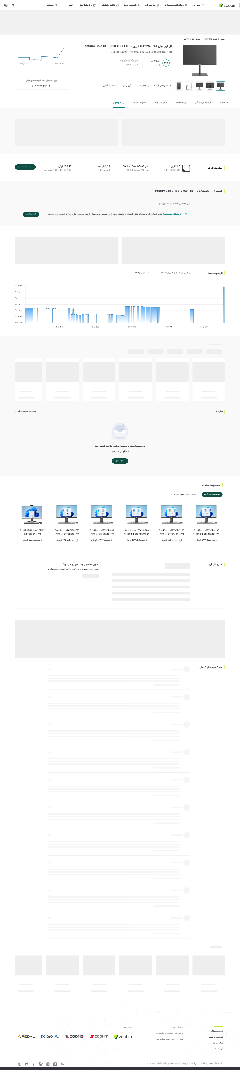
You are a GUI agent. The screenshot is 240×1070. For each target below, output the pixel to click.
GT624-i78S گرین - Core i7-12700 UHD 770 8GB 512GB (67, 532)
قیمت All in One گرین (191, 39)
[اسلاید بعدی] (13, 524)
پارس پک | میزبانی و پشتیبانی (169, 1033)
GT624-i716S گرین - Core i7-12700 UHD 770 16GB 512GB (171, 532)
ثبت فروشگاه (217, 1031)
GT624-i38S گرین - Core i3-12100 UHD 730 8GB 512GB (101, 532)
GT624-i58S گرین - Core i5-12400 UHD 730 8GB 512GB (136, 532)
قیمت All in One (210, 39)
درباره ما (219, 1049)
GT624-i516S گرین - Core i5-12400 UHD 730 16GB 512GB (206, 532)
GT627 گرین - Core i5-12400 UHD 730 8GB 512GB (32, 532)
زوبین (222, 39)
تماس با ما (218, 1043)
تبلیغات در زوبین (215, 1037)
